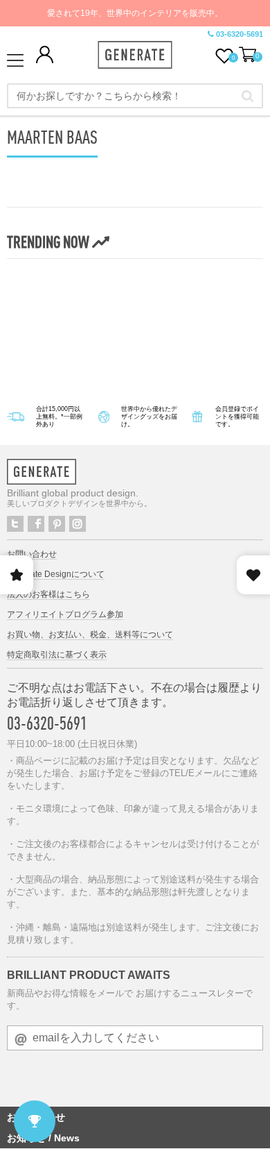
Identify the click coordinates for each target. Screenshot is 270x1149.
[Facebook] (36, 524)
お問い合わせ (32, 554)
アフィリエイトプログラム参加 (65, 614)
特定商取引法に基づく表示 (57, 655)
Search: (247, 96)
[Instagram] (77, 524)
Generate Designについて (56, 574)
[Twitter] (15, 524)
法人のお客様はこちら (48, 594)
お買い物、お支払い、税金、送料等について (90, 634)
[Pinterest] (56, 524)
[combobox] (135, 95)
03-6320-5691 (239, 34)
